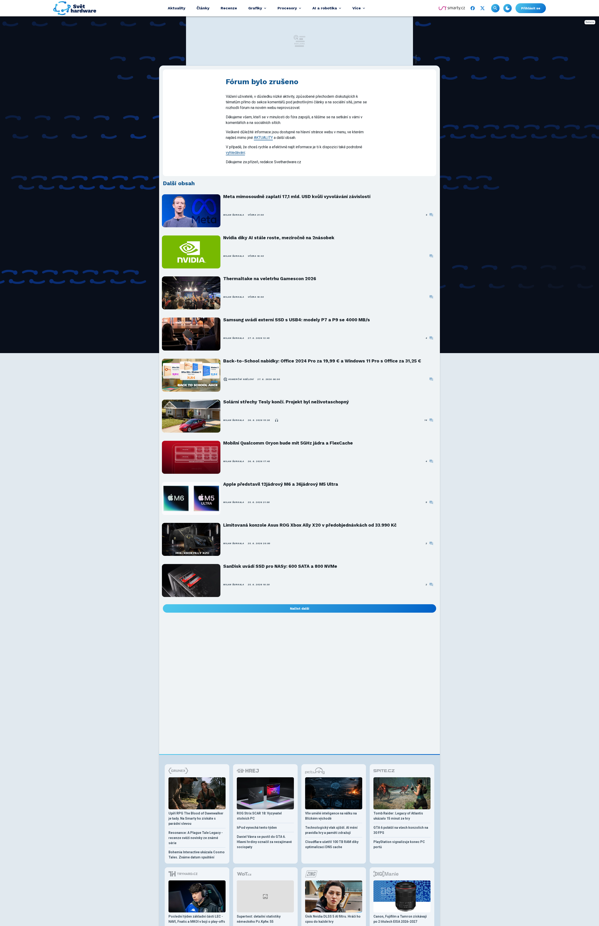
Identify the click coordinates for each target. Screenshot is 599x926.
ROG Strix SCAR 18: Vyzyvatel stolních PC (259, 815)
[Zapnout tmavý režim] (507, 8)
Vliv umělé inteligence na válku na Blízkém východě (331, 815)
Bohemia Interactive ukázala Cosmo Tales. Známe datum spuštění (196, 854)
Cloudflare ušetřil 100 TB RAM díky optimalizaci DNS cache (331, 844)
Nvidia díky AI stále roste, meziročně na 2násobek (278, 237)
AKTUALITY (263, 137)
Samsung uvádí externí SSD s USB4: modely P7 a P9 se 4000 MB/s (296, 319)
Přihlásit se (530, 8)
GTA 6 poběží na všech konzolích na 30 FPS (400, 830)
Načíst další (299, 608)
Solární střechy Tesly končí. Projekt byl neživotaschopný (286, 402)
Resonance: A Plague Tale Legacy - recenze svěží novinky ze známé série (195, 838)
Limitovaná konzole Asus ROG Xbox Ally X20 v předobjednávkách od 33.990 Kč (310, 525)
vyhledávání (235, 152)
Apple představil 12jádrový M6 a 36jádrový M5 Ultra (280, 484)
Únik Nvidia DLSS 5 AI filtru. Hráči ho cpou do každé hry (333, 919)
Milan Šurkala (233, 214)
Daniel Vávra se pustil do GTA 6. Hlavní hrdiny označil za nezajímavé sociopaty (264, 842)
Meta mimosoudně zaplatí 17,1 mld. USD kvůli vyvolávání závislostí (296, 196)
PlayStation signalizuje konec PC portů (399, 844)
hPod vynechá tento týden (257, 827)
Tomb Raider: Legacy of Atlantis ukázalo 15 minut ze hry (398, 815)
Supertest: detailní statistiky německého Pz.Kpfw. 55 (259, 919)
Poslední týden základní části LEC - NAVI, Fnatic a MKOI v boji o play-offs (196, 919)
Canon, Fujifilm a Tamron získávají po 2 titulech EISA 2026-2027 (400, 919)
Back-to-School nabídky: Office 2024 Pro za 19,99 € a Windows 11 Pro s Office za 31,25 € (322, 361)
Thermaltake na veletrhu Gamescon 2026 (269, 278)
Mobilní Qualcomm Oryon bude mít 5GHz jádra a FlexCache (288, 443)
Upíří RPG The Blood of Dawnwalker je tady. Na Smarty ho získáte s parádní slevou (195, 818)
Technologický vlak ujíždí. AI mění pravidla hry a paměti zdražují (331, 830)
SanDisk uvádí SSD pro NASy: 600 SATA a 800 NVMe (280, 566)
